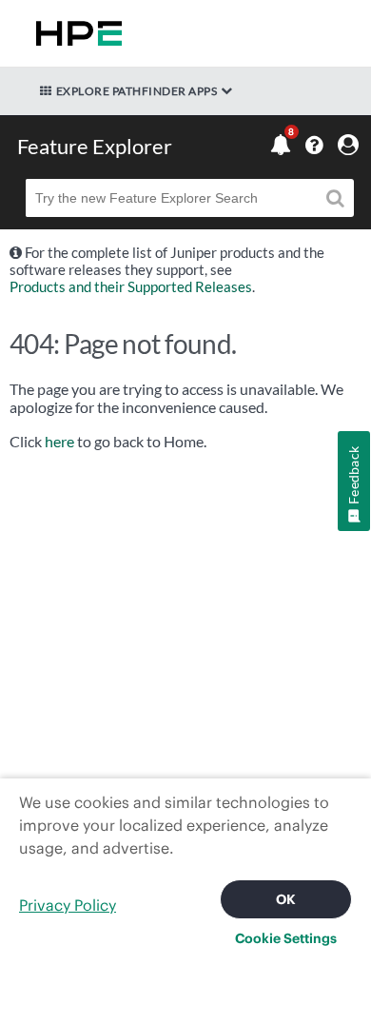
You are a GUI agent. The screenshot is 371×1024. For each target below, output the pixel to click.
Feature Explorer (94, 146)
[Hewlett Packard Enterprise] (75, 33)
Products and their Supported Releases (131, 286)
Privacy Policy (67, 905)
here (59, 441)
